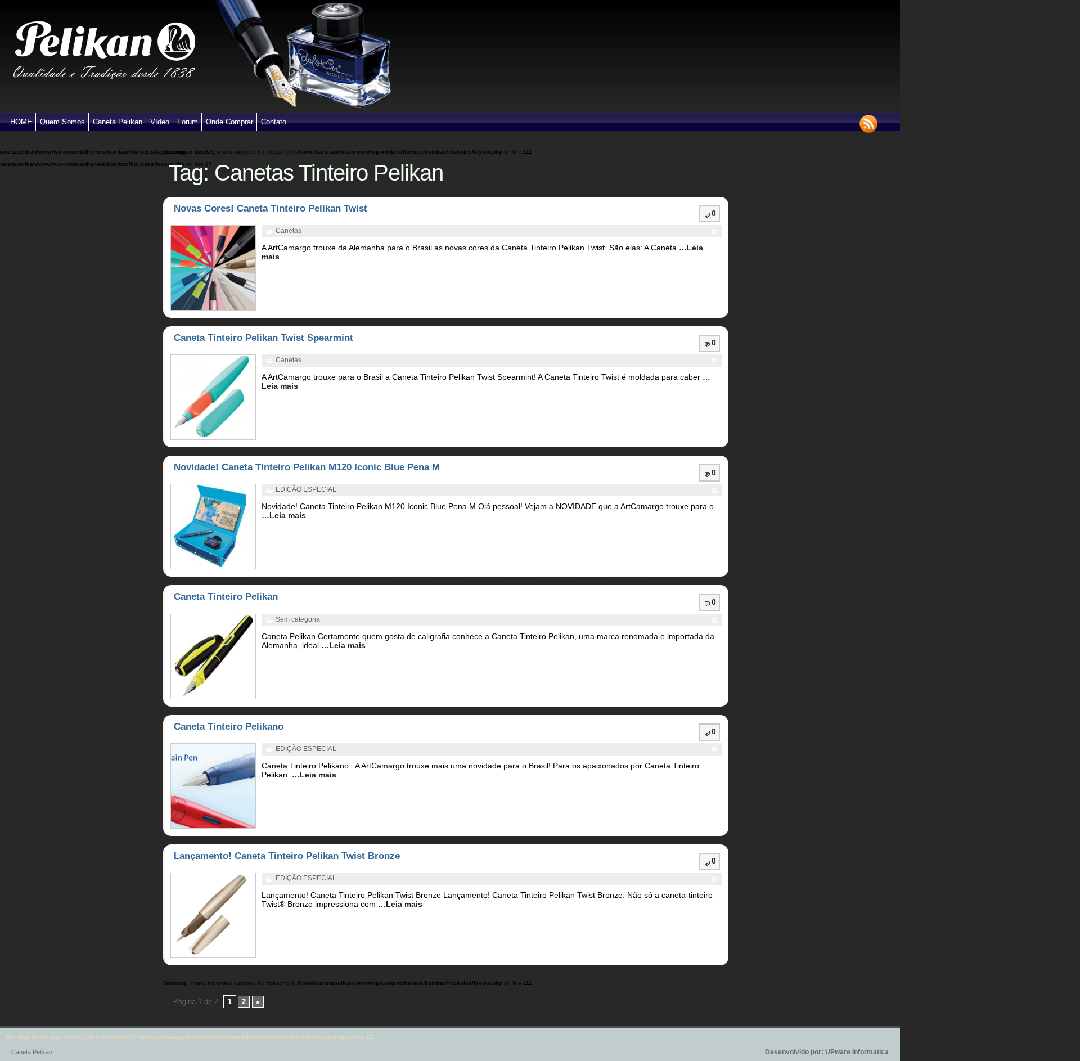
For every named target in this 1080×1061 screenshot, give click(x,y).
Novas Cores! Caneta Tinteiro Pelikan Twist (270, 208)
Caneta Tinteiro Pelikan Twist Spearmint (263, 337)
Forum (187, 122)
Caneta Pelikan (117, 122)
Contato (273, 122)
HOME (21, 122)
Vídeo (159, 122)
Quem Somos (62, 122)
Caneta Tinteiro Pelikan (226, 596)
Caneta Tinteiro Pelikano (229, 726)
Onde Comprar (229, 122)
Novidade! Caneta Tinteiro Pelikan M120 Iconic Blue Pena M (307, 467)
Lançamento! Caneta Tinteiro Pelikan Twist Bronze (287, 856)
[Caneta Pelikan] (104, 110)
